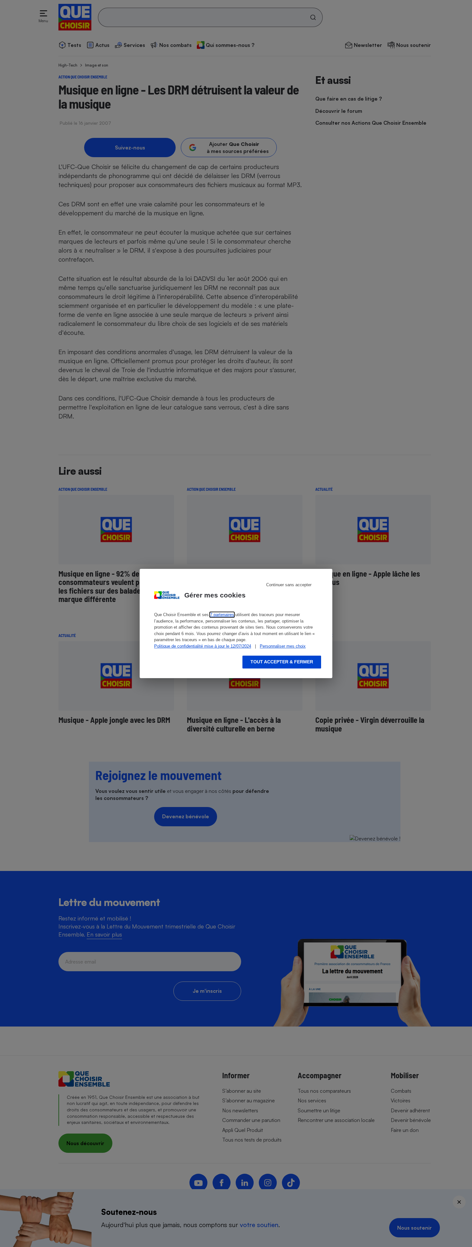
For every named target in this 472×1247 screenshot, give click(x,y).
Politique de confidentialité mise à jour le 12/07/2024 (202, 646)
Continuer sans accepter (288, 584)
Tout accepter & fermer (281, 661)
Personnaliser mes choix (283, 646)
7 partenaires (222, 614)
